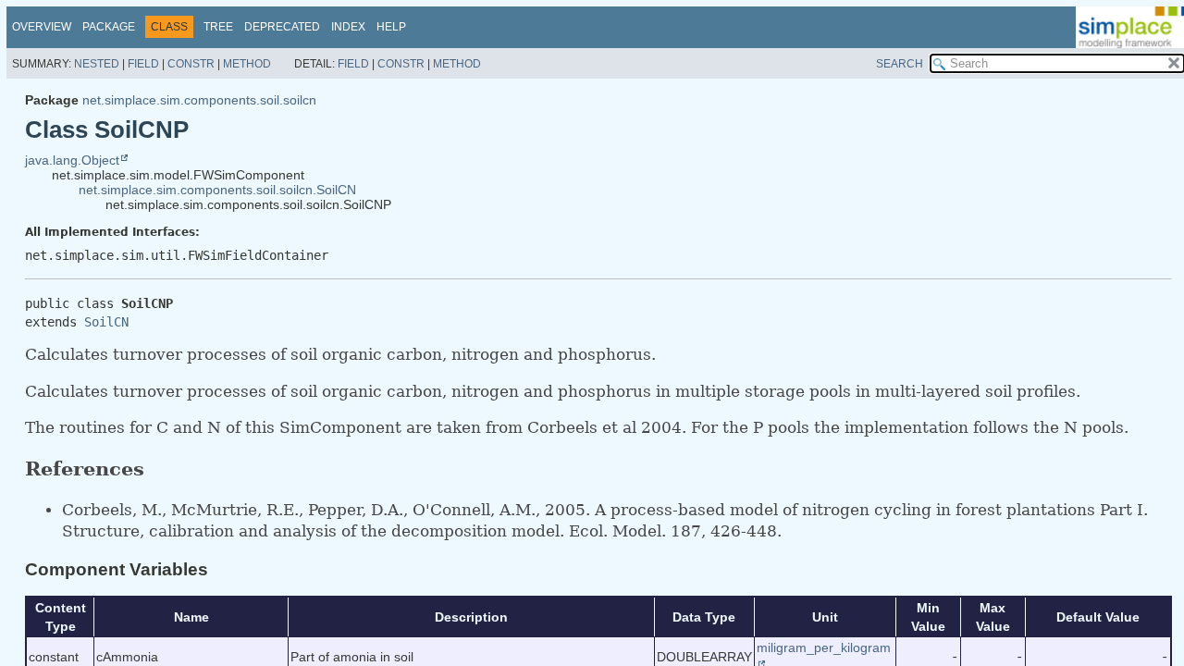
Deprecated (282, 26)
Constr (191, 63)
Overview (41, 26)
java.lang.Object (72, 160)
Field (143, 63)
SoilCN (106, 321)
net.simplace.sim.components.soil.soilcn (199, 99)
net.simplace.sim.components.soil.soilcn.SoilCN (217, 189)
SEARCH (899, 63)
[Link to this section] (159, 468)
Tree (218, 26)
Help (391, 26)
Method (247, 63)
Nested (96, 63)
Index (348, 26)
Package (108, 26)
